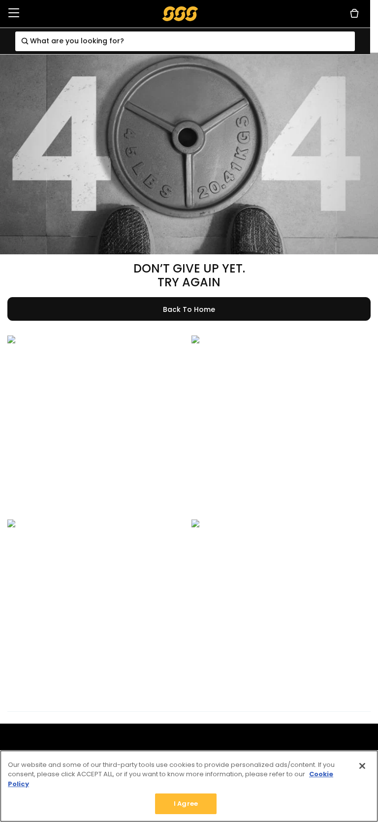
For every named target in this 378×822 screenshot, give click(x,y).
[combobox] (185, 41)
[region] (189, 786)
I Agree (186, 803)
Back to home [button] (189, 309)
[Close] (362, 766)
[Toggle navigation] (13, 13)
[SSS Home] (180, 13)
